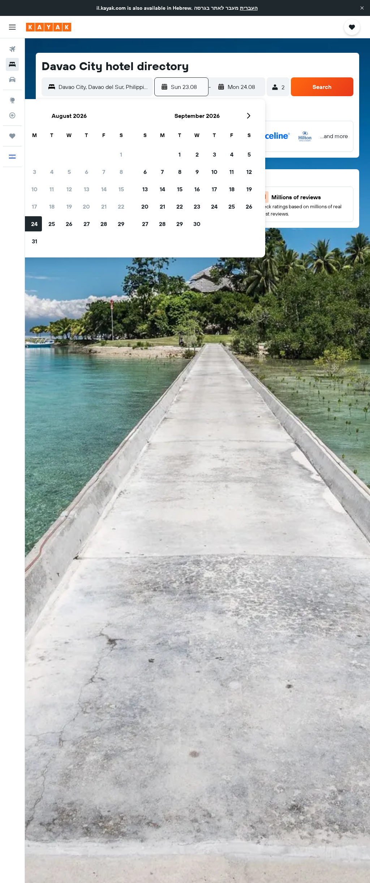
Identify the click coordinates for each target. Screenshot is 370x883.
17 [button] (34, 206)
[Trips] (12, 136)
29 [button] (121, 223)
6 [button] (86, 171)
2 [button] (197, 154)
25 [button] (51, 223)
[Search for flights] (12, 49)
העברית (249, 8)
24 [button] (34, 223)
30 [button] (197, 223)
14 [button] (104, 189)
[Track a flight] (12, 115)
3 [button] (34, 171)
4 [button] (51, 171)
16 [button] (197, 189)
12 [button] (69, 189)
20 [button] (86, 206)
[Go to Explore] (12, 100)
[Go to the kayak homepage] (48, 27)
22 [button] (121, 206)
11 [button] (52, 189)
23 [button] (197, 206)
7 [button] (103, 171)
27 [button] (86, 223)
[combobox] (103, 87)
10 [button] (34, 189)
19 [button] (69, 206)
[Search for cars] (12, 79)
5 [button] (69, 171)
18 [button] (52, 206)
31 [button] (34, 241)
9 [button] (197, 171)
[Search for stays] (12, 64)
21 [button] (104, 206)
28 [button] (103, 223)
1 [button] (121, 154)
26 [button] (69, 223)
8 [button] (121, 171)
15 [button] (121, 189)
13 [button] (86, 189)
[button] (362, 8)
